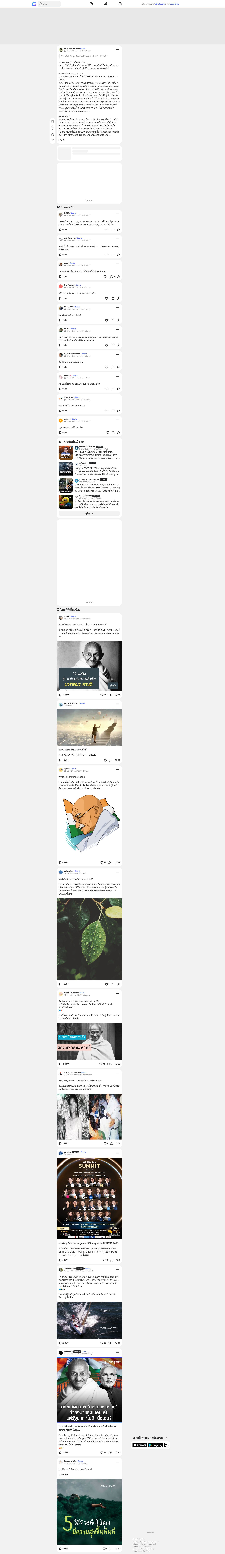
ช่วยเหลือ (143, 1542)
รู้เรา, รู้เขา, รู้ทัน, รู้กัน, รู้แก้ (73, 749)
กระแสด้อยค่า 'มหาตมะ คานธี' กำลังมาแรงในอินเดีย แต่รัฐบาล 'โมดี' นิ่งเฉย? (88, 1428)
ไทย (148, 1551)
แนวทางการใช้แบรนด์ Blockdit (143, 1549)
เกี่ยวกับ (135, 1542)
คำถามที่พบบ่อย (152, 1542)
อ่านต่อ (96, 788)
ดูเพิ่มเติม (92, 755)
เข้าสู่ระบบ (160, 3)
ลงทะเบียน (174, 3)
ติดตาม (82, 48)
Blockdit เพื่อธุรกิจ (139, 1551)
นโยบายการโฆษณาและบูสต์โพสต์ (144, 1544)
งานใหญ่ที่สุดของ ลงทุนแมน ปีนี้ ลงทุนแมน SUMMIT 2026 (88, 1243)
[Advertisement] (112, 26)
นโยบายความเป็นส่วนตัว (141, 1546)
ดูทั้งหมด (89, 513)
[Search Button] (40, 4)
